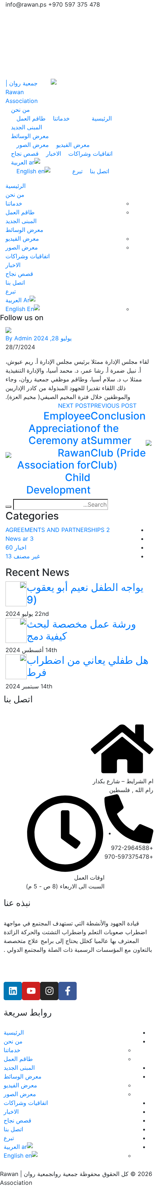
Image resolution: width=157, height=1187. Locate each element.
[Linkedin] (13, 991)
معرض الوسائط (30, 136)
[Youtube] (31, 991)
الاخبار (53, 153)
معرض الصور (32, 144)
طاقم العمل (31, 118)
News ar (19, 538)
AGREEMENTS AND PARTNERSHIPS (57, 529)
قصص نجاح (25, 153)
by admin (18, 338)
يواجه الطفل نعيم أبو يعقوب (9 (85, 593)
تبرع (77, 171)
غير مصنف (22, 556)
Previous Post (114, 405)
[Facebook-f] (67, 991)
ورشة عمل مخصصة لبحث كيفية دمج (81, 630)
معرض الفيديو (73, 144)
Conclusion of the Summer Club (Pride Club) (118, 440)
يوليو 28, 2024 (53, 338)
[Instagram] (49, 991)
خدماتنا (61, 118)
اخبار (15, 547)
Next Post (74, 405)
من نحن (20, 109)
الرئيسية (102, 118)
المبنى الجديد (26, 127)
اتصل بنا (99, 171)
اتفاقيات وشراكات (90, 153)
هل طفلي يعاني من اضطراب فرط (88, 666)
